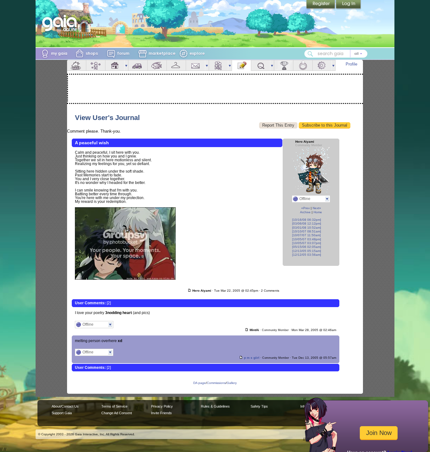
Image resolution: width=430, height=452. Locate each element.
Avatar (95, 65)
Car (137, 65)
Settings (322, 65)
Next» (317, 208)
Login (348, 4)
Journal (241, 65)
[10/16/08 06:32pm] (306, 219)
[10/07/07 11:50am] (306, 235)
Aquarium (157, 65)
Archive (305, 212)
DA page (199, 383)
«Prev (305, 208)
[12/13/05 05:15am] (306, 251)
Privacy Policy (162, 406)
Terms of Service (114, 406)
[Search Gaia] (310, 54)
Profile (351, 64)
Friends (218, 65)
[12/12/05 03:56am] (306, 254)
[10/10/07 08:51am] (306, 231)
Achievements (283, 65)
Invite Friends (161, 413)
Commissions (216, 383)
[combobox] (335, 54)
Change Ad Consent (116, 413)
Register (321, 4)
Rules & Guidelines (215, 406)
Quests (260, 65)
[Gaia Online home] (61, 23)
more (126, 65)
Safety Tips (259, 406)
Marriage (302, 65)
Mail (195, 65)
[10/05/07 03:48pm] (306, 239)
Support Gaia (62, 413)
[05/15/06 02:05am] (306, 247)
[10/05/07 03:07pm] (306, 243)
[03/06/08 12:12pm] (306, 223)
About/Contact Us (65, 406)
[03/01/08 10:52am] (306, 227)
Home (318, 212)
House (114, 65)
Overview (76, 65)
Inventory (176, 65)
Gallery (232, 383)
